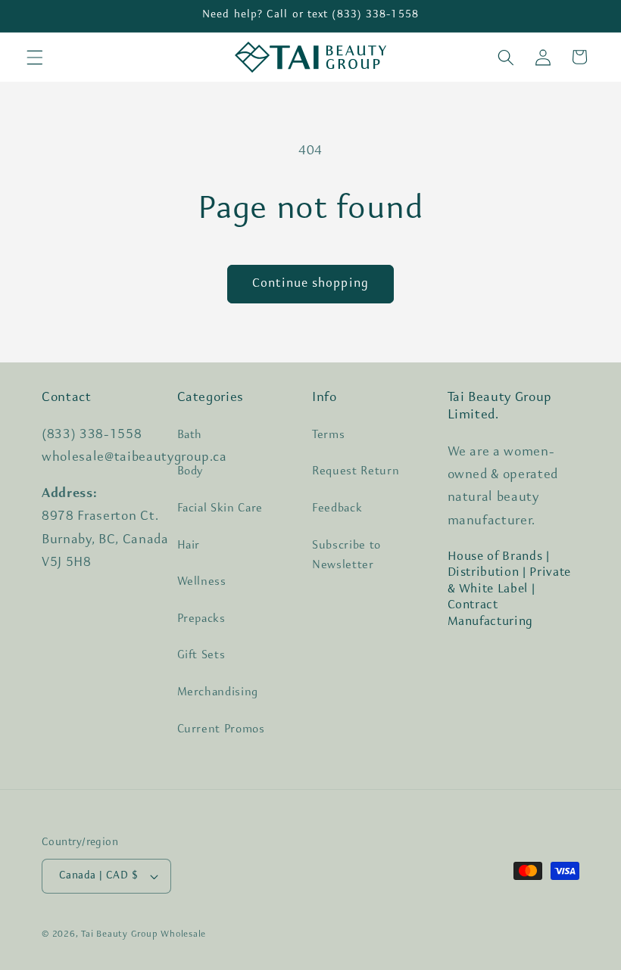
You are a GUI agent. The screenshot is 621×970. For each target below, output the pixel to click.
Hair (189, 545)
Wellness (201, 582)
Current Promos (221, 729)
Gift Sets (201, 655)
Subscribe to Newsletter (346, 555)
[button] (35, 57)
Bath (190, 435)
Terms (328, 435)
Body (190, 471)
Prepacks (201, 619)
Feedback (337, 508)
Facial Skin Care (220, 508)
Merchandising (218, 692)
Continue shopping (310, 284)
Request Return (355, 471)
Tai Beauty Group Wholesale (143, 934)
